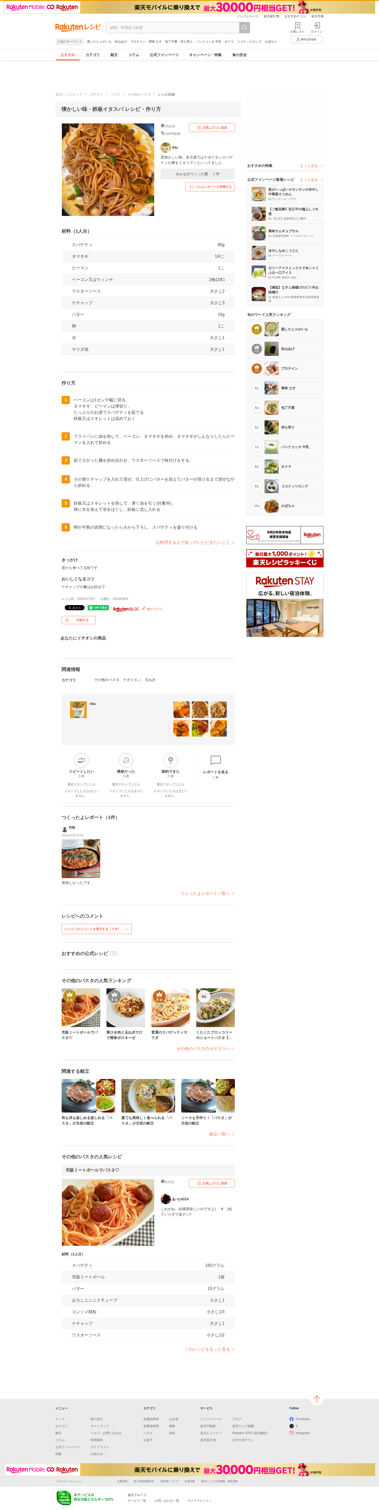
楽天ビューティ (211, 1433)
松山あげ (121, 41)
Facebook (303, 1419)
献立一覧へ (219, 1134)
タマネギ (80, 256)
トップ (60, 1419)
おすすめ (68, 55)
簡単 (172, 1426)
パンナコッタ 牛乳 (208, 41)
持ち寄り (186, 41)
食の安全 (239, 55)
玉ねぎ (150, 680)
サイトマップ (99, 1426)
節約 (172, 1433)
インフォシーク (248, 16)
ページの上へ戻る (317, 1399)
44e (93, 704)
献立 (114, 55)
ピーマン (80, 268)
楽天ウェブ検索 (243, 1426)
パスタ (115, 94)
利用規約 (96, 1440)
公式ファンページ (164, 55)
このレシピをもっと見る (207, 1349)
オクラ (229, 41)
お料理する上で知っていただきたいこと (193, 542)
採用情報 (190, 1481)
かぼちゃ (271, 41)
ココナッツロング (249, 41)
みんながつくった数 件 (198, 174)
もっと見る (309, 166)
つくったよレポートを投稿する (210, 187)
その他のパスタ (139, 94)
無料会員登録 (308, 39)
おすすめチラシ (295, 16)
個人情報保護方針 (144, 1481)
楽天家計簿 (271, 16)
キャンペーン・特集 (205, 55)
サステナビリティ (199, 1501)
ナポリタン (132, 680)
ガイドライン (99, 1447)
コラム (133, 55)
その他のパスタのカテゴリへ (203, 1048)
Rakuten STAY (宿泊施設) (250, 1433)
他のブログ (154, 609)
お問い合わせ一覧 (166, 1501)
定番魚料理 (151, 1426)
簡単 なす (155, 41)
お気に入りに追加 (214, 127)
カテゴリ (93, 55)
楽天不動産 (208, 1426)
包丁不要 (171, 41)
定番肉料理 (151, 1419)
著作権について (169, 1481)
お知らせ (96, 1454)
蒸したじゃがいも (99, 41)
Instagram (303, 1433)
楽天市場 (317, 16)
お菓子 (148, 1440)
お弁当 (173, 1419)
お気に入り (297, 31)
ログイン (316, 31)
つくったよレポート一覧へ (205, 893)
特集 (58, 1454)
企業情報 (122, 1481)
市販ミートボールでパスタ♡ (92, 1170)
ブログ (237, 1419)
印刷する (82, 620)
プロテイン (138, 41)
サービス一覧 (137, 1501)
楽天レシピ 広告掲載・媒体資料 (219, 1481)
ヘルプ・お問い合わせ (105, 1433)
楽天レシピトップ (68, 94)
